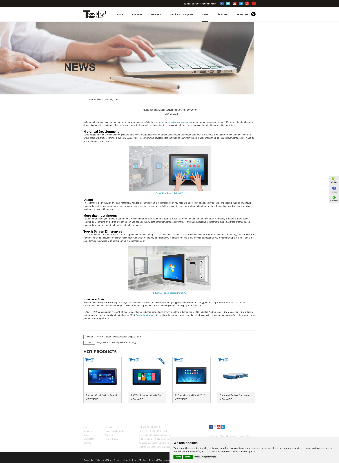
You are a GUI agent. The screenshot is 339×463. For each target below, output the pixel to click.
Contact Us (242, 14)
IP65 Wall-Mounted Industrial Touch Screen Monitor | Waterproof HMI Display (147, 395)
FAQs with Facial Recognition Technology (116, 342)
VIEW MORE (92, 399)
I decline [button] (187, 457)
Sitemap (87, 443)
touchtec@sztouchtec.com (203, 4)
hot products (100, 352)
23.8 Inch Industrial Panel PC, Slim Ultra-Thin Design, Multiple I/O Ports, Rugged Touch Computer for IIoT (192, 395)
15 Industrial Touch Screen (108, 460)
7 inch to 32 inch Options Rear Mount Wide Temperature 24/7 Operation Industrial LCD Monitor (103, 395)
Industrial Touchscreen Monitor (164, 460)
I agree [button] (178, 457)
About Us (222, 14)
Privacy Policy (111, 439)
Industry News (112, 99)
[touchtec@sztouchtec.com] (334, 188)
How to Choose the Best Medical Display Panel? (119, 337)
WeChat (334, 182)
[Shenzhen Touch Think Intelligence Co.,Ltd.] (94, 16)
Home (120, 14)
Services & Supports (181, 14)
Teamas (334, 192)
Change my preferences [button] (205, 457)
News (205, 14)
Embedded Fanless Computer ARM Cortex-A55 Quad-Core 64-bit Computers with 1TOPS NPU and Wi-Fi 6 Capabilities (236, 395)
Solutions (156, 14)
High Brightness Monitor (135, 460)
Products (137, 14)
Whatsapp (334, 201)
